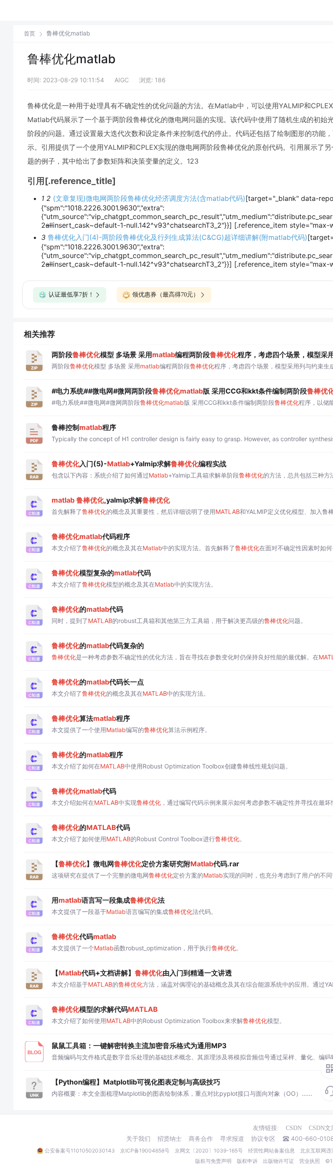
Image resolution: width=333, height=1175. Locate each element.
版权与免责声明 (213, 1161)
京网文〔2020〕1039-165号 (209, 1150)
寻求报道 (232, 1138)
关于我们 (138, 1138)
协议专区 (263, 1138)
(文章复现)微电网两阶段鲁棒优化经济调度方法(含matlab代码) (149, 198)
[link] (29, 33)
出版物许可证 (278, 1161)
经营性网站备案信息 (271, 1150)
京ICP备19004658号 (145, 1150)
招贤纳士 (169, 1138)
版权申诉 (247, 1161)
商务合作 (201, 1138)
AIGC (121, 80)
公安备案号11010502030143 (80, 1150)
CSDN (294, 1128)
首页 (29, 33)
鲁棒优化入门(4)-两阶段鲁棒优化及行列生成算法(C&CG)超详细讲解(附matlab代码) (177, 237)
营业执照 (309, 1161)
